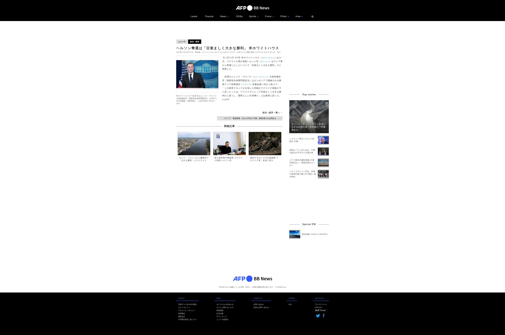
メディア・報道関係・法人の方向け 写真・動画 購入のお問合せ (252, 118)
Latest (194, 16)
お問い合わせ (258, 304)
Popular (209, 16)
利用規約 (181, 313)
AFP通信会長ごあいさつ (187, 319)
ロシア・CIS (274, 52)
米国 (248, 52)
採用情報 (219, 310)
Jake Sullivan (260, 77)
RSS (290, 304)
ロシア (266, 52)
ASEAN (246, 84)
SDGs (239, 16)
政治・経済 (194, 42)
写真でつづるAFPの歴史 (187, 304)
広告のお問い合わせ (261, 307)
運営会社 (181, 317)
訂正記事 (219, 313)
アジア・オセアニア (238, 52)
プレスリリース (321, 304)
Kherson (265, 61)
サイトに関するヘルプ (225, 307)
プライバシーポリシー (186, 310)
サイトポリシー (184, 307)
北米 (252, 52)
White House (268, 58)
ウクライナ (259, 52)
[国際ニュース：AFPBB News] (252, 8)
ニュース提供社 (222, 319)
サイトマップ (221, 317)
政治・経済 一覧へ (272, 112)
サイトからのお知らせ (225, 304)
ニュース (182, 42)
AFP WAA (318, 307)
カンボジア (225, 52)
